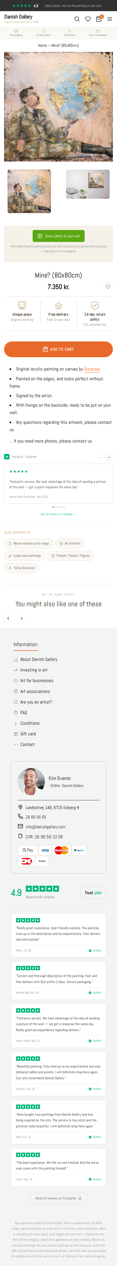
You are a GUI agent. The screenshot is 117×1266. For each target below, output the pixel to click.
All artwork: (73, 543)
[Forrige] (8, 618)
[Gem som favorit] (108, 287)
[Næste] (22, 618)
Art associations (35, 691)
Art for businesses (36, 680)
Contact (27, 744)
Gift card (28, 734)
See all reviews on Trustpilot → (58, 514)
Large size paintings (27, 555)
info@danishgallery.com (45, 827)
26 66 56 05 (36, 817)
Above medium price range (31, 543)
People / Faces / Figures (73, 555)
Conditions (30, 723)
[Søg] (77, 19)
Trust (93, 892)
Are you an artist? (36, 702)
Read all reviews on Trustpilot (56, 1198)
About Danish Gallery (38, 659)
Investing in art (34, 670)
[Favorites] (88, 19)
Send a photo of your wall (62, 236)
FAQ (23, 713)
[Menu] (110, 19)
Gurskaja (92, 369)
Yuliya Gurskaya (24, 567)
